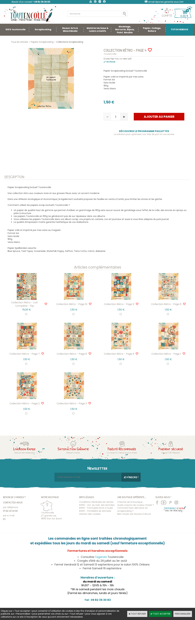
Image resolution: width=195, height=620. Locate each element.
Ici (4, 519)
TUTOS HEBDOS (179, 29)
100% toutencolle (15, 29)
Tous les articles (19, 41)
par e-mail (8, 515)
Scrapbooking (43, 29)
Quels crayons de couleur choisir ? (135, 505)
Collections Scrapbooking (69, 41)
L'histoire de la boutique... (130, 502)
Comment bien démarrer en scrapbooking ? (132, 509)
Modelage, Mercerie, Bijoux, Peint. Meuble (125, 29)
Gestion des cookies (90, 514)
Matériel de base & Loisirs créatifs (97, 30)
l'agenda (101, 557)
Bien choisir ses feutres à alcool (134, 514)
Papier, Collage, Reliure (152, 30)
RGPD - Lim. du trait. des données (97, 505)
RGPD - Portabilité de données (95, 510)
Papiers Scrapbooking (42, 41)
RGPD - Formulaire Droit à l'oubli (96, 507)
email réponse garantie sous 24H (165, 1)
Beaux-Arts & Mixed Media (70, 30)
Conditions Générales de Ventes (96, 502)
